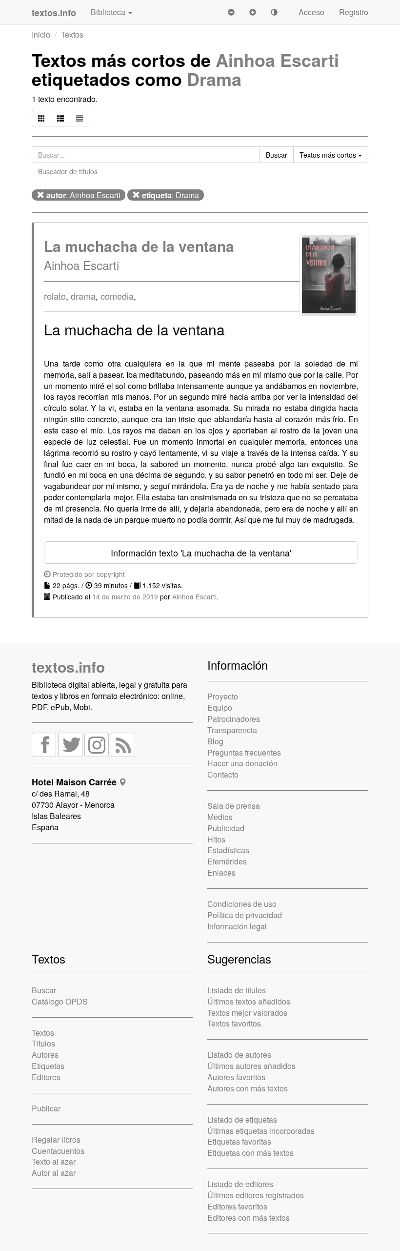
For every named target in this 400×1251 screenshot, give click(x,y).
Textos (72, 34)
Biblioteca (109, 12)
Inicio (41, 34)
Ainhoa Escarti (277, 59)
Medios (220, 816)
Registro (353, 12)
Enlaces (221, 872)
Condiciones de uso (242, 903)
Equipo (219, 707)
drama (83, 295)
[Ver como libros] (41, 118)
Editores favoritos (237, 1206)
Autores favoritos (236, 1077)
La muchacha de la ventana (139, 245)
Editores (46, 1077)
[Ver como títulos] (60, 118)
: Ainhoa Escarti (83, 195)
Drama (214, 78)
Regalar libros (56, 1139)
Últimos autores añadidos (251, 1065)
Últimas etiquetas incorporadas (261, 1130)
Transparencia (232, 730)
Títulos (43, 1043)
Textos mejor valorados (247, 1012)
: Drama (170, 195)
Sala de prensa (233, 805)
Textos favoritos (234, 1023)
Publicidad (225, 828)
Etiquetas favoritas (239, 1141)
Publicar (46, 1108)
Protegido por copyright (88, 574)
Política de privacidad (244, 915)
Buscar (44, 990)
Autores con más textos (247, 1088)
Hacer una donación (242, 763)
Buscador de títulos (68, 171)
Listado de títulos (236, 990)
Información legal (237, 926)
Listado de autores (239, 1054)
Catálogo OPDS (60, 1001)
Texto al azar (54, 1161)
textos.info (68, 666)
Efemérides (227, 861)
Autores (45, 1054)
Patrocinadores (233, 718)
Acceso (311, 12)
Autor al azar (54, 1172)
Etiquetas (48, 1065)
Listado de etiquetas (242, 1119)
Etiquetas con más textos (250, 1152)
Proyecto (222, 696)
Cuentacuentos (58, 1150)
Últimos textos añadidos (248, 1001)
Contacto (223, 774)
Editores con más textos (248, 1217)
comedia (117, 295)
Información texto (201, 552)
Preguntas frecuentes (244, 752)
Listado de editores (240, 1183)
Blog (215, 741)
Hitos (216, 839)
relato (55, 295)
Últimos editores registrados (255, 1195)
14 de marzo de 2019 (125, 596)
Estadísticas (228, 850)
